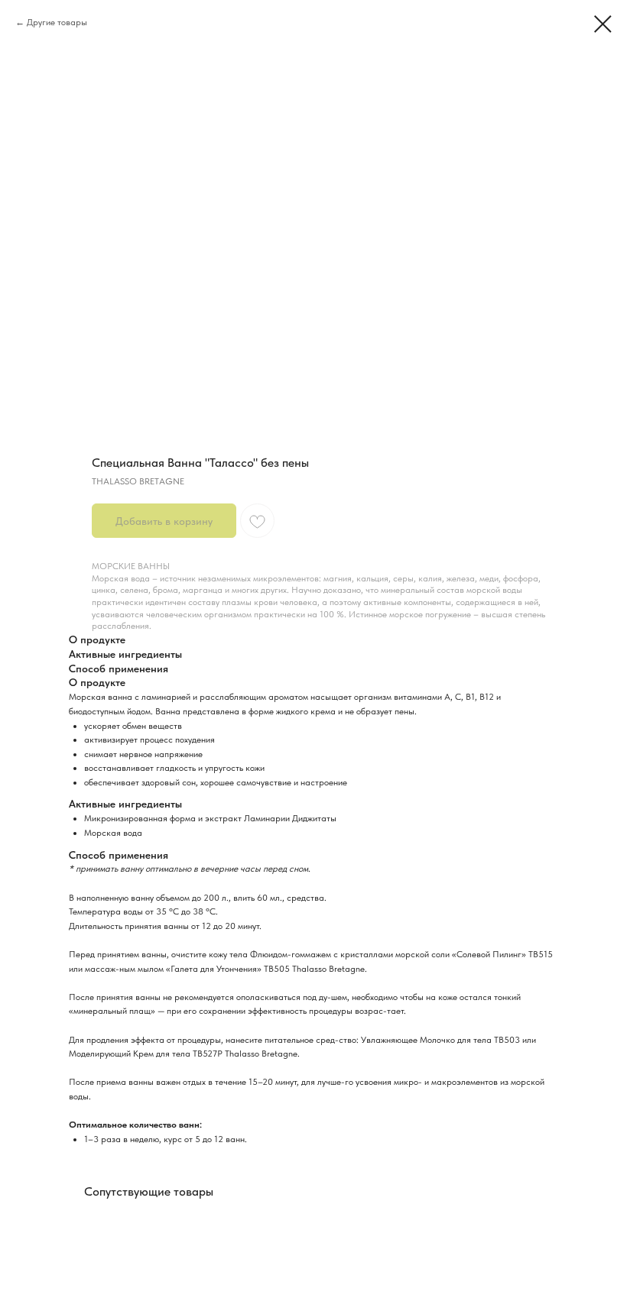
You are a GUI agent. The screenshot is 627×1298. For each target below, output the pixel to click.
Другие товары (57, 22)
